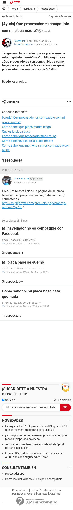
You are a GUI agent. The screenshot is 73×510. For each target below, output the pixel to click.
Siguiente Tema (58, 16)
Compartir (13, 101)
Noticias (9, 400)
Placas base (47, 8)
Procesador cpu (14, 473)
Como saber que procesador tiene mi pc (29, 136)
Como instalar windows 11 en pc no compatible (33, 479)
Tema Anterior (14, 16)
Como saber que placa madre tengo (26, 127)
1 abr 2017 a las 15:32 (46, 44)
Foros (14, 8)
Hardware (29, 8)
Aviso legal (55, 493)
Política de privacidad (23, 493)
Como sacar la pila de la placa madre (27, 141)
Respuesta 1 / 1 (12, 169)
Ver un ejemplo (62, 400)
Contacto (42, 493)
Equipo (34, 490)
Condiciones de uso (50, 490)
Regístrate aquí (20, 490)
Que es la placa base (16, 131)
